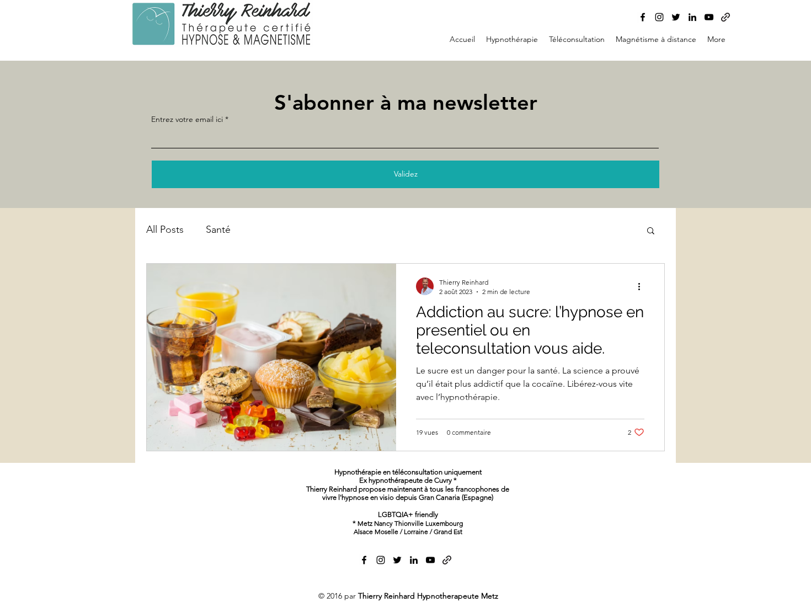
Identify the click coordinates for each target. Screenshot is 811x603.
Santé (218, 229)
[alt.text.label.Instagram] (659, 17)
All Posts (165, 229)
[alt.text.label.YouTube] (708, 17)
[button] (650, 231)
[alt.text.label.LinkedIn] (692, 17)
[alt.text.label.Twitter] (675, 17)
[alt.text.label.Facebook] (642, 17)
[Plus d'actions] (642, 286)
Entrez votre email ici (187, 119)
